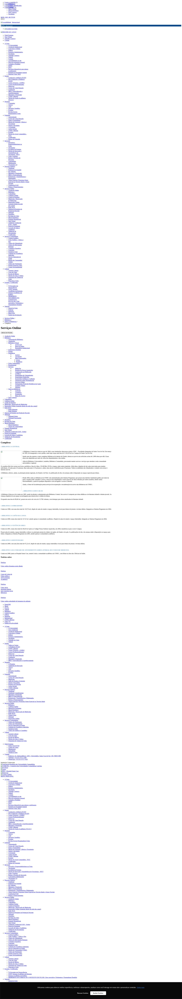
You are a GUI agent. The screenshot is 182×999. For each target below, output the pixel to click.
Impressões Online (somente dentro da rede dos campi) (21, 406)
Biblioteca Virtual (13, 343)
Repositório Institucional (22, 348)
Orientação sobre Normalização (24, 380)
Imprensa (7, 616)
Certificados (8, 438)
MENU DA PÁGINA (7, 332)
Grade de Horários (10, 402)
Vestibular (11, 691)
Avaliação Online (10, 336)
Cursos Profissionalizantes (16, 652)
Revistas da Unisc (10, 421)
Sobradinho (11, 751)
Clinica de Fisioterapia (15, 722)
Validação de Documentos (12, 437)
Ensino (7, 643)
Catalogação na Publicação (23, 372)
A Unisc (7, 626)
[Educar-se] (4, 773)
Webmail (7, 414)
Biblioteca (8, 338)
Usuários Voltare (20, 385)
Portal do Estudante (10, 433)
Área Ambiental (13, 630)
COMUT (18, 373)
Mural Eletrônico (10, 423)
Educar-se (11, 654)
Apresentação (12, 676)
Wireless (17, 387)
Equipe (10, 351)
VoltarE (7, 609)
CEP (9, 669)
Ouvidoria (11, 638)
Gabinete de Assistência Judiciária (18, 727)
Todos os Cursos (13, 645)
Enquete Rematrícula (11, 428)
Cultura (7, 732)
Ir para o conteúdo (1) (11, 2)
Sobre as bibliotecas (14, 389)
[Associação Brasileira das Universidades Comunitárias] (18, 764)
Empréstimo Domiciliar (22, 377)
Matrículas (11, 679)
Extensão (7, 674)
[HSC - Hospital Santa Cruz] (10, 771)
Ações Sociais (12, 686)
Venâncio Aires (12, 752)
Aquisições (11, 341)
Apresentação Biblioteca (15, 339)
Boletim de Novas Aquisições (24, 370)
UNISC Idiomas (9, 620)
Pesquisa (7, 662)
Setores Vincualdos (14, 683)
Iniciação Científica (14, 671)
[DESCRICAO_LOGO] (8, 32)
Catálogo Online (9, 401)
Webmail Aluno (13, 416)
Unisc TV (8, 621)
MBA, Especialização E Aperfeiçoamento (20, 660)
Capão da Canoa (13, 747)
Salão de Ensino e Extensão (16, 681)
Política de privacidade (11, 623)
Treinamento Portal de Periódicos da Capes (28, 384)
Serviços (10, 367)
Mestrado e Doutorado (15, 659)
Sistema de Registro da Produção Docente (17, 413)
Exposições (18, 394)
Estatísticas (11, 353)
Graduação (11, 657)
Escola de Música (13, 737)
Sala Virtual (8, 430)
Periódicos (19, 361)
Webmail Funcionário (14, 418)
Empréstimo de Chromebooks (24, 375)
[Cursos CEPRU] (6, 774)
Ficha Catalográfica (14, 363)
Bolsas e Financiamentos (15, 700)
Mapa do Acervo (20, 396)
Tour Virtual (8, 37)
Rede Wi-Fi (11, 713)
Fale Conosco (12, 397)
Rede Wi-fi (8, 408)
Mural (6, 606)
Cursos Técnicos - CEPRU (16, 650)
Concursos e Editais (14, 633)
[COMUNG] (21, 766)
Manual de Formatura (14, 708)
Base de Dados (19, 346)
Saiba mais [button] (140, 987)
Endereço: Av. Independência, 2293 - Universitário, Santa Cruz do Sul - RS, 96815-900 (34, 756)
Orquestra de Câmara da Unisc (17, 741)
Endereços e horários (14, 350)
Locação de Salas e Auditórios (14, 435)
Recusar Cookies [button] (82, 993)
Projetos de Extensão (14, 684)
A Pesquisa (11, 664)
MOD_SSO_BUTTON (8, 17)
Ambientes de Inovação (15, 665)
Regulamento (12, 365)
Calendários (8, 399)
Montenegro (12, 749)
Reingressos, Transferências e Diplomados (21, 698)
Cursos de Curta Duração (16, 655)
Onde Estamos (9, 35)
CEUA (10, 667)
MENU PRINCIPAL (7, 776)
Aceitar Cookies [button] (98, 993)
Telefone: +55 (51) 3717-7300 (17, 757)
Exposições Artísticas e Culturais (25, 379)
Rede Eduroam (12, 409)
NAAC (7, 608)
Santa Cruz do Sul (13, 746)
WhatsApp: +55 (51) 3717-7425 (18, 759)
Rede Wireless (12, 411)
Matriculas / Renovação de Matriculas (16, 404)
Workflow (8, 420)
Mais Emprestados (20, 358)
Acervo (17, 355)
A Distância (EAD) (14, 647)
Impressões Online (13, 718)
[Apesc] (3, 769)
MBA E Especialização (15, 696)
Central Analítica (10, 613)
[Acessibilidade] (6, 22)
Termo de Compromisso (15, 426)
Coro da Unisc (12, 735)
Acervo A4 (18, 344)
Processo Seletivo (10, 689)
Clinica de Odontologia (15, 724)
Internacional (16, 22)
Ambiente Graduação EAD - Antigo (15, 431)
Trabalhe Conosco (10, 38)
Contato (7, 40)
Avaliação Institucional (15, 631)
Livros (18, 360)
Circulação (18, 356)
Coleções (18, 391)
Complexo (18, 392)
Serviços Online (20, 382)
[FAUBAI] (4, 767)
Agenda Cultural (13, 734)
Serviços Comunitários (11, 720)
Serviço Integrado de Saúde (16, 725)
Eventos (10, 672)
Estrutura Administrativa (15, 636)
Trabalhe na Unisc (13, 640)
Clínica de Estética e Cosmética (17, 730)
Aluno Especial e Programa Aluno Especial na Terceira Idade (26, 701)
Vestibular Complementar (16, 693)
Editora (7, 614)
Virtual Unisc (12, 715)
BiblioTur (18, 368)
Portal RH (8, 604)
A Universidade (13, 628)
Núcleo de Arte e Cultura (15, 739)
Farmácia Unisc (13, 729)
